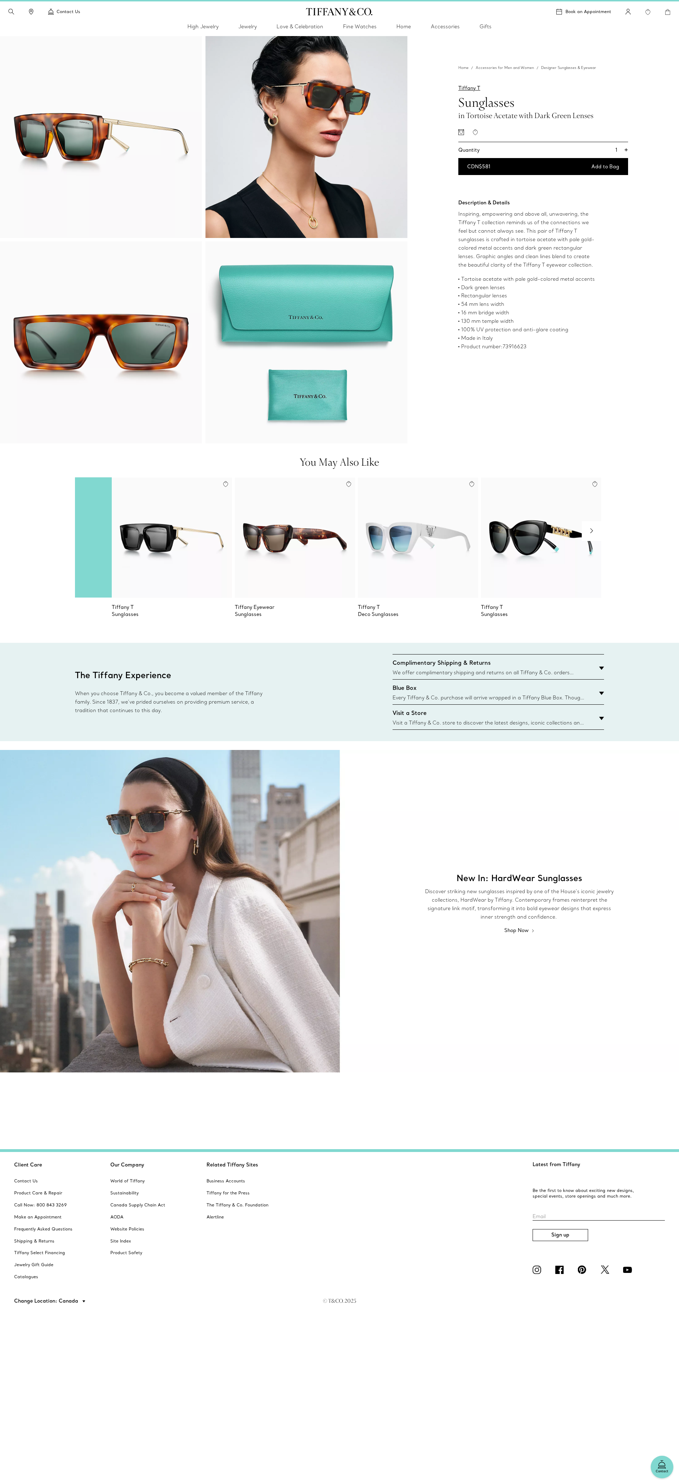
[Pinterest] (583, 1269)
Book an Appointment (588, 11)
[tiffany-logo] (339, 11)
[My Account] (628, 11)
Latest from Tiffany (556, 1164)
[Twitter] (606, 1269)
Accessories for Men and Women (505, 67)
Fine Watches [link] (360, 26)
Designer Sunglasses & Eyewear (568, 67)
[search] (11, 11)
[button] (11, 11)
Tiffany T (469, 88)
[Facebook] (561, 1269)
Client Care (28, 1165)
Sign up (560, 1235)
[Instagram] (538, 1269)
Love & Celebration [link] (300, 26)
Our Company (127, 1165)
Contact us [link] (68, 11)
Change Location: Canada (47, 1301)
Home (463, 67)
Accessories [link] (445, 26)
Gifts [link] (486, 26)
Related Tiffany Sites (232, 1165)
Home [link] (403, 26)
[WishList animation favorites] (648, 12)
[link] (31, 11)
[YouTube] (628, 1269)
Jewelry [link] (247, 26)
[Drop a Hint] (461, 132)
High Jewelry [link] (203, 26)
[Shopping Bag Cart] (668, 12)
